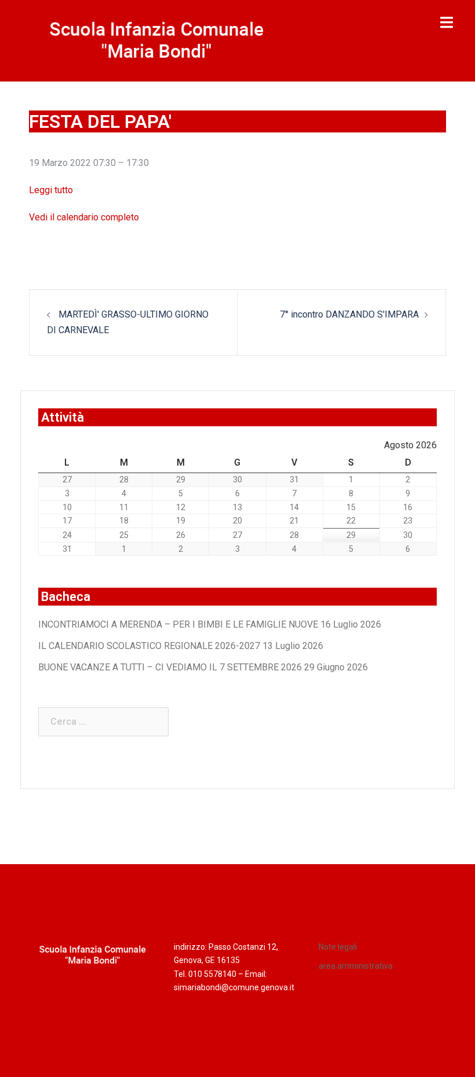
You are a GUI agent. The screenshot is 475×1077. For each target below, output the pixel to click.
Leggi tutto (51, 190)
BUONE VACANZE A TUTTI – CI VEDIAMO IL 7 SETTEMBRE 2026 (170, 667)
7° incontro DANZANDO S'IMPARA (349, 314)
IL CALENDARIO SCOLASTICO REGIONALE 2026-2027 (149, 645)
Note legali (338, 946)
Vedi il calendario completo (84, 217)
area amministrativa (356, 966)
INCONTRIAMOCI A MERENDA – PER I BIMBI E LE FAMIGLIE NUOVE (178, 624)
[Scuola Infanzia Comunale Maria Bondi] (157, 39)
